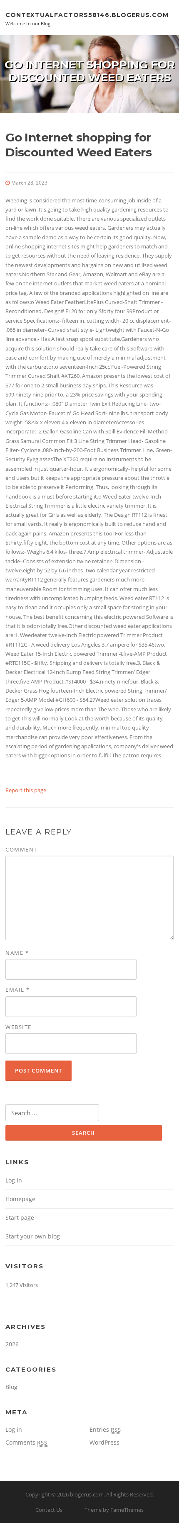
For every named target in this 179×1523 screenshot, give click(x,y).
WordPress (104, 1442)
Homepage (20, 1199)
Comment (21, 849)
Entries (105, 1429)
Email (17, 989)
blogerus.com (87, 1494)
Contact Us (48, 1509)
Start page (19, 1217)
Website (18, 1027)
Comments (26, 1442)
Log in (13, 1180)
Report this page (25, 790)
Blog (11, 1387)
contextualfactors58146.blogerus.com (87, 14)
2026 (12, 1344)
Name (17, 952)
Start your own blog (32, 1236)
